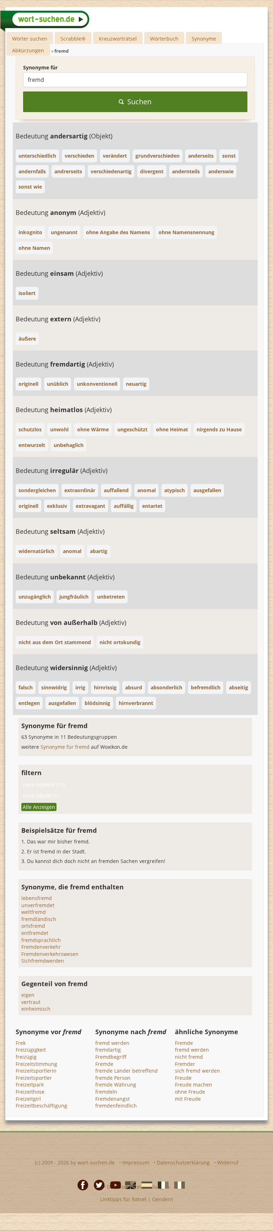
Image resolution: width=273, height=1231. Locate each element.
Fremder (185, 1064)
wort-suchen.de (96, 1162)
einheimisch (35, 1008)
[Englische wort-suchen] (128, 1184)
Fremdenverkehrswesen (50, 954)
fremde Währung (115, 1084)
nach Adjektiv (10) (44, 784)
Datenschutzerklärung (183, 1162)
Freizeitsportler (34, 1077)
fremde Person (112, 1077)
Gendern (162, 1199)
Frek (21, 1043)
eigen (27, 994)
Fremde (104, 1064)
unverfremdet (37, 905)
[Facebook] (80, 1184)
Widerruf (228, 1162)
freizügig (26, 1056)
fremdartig (108, 1049)
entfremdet (34, 933)
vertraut (31, 1002)
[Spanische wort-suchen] (144, 1184)
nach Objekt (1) (41, 795)
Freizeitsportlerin (36, 1070)
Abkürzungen (28, 50)
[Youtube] (113, 1184)
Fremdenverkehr (41, 946)
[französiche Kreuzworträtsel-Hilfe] (161, 1184)
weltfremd (33, 912)
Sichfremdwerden (42, 960)
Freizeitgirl (28, 1098)
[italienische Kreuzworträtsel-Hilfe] (177, 1184)
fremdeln (106, 1091)
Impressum (135, 1162)
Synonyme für (40, 67)
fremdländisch (38, 919)
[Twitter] (97, 1184)
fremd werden (112, 1043)
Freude (183, 1077)
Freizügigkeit (31, 1049)
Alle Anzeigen (39, 807)
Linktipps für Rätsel (123, 1199)
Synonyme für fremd (66, 746)
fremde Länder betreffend (126, 1070)
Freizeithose (30, 1091)
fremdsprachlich (41, 940)
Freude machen (193, 1084)
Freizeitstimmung (36, 1064)
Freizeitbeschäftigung (41, 1105)
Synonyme (204, 38)
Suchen (139, 101)
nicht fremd (189, 1056)
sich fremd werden (197, 1070)
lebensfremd (36, 898)
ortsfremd (33, 925)
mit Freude (188, 1098)
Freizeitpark (30, 1084)
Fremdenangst (112, 1098)
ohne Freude (190, 1091)
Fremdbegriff (111, 1056)
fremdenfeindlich (116, 1105)
